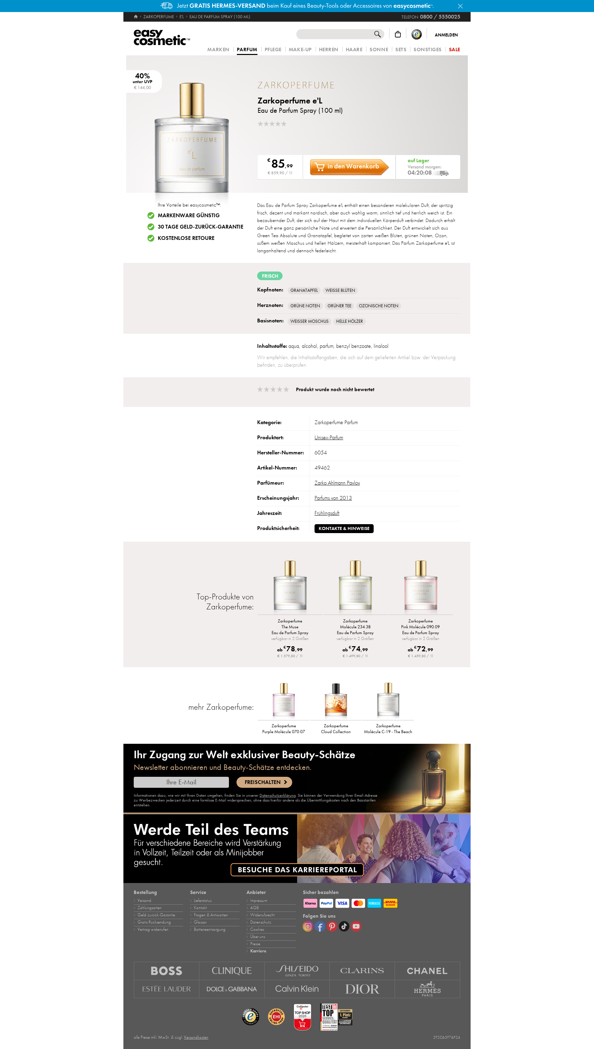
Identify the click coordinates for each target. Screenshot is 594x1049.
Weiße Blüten (340, 290)
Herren (329, 49)
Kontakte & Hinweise (344, 528)
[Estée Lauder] (166, 989)
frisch (270, 276)
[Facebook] (320, 926)
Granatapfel (304, 290)
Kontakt (200, 907)
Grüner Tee (339, 306)
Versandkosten (196, 1037)
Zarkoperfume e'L (289, 100)
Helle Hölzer (349, 321)
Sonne (379, 49)
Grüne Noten (305, 306)
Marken (218, 49)
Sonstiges (428, 49)
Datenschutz (260, 922)
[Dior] (362, 989)
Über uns (257, 936)
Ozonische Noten (378, 306)
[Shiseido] (297, 971)
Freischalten (262, 782)
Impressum (258, 900)
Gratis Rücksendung (154, 922)
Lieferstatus (202, 900)
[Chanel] (427, 971)
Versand (144, 900)
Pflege (273, 49)
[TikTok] (344, 926)
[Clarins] (362, 971)
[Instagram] (308, 926)
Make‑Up (300, 49)
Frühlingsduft (327, 513)
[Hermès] (427, 989)
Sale (454, 49)
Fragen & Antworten (211, 915)
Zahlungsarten (150, 907)
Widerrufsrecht (262, 915)
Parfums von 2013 (333, 498)
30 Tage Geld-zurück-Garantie (200, 226)
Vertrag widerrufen (153, 929)
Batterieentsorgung (210, 929)
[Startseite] (136, 17)
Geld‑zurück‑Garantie (156, 915)
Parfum (247, 50)
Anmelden (446, 35)
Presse (255, 944)
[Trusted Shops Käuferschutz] (416, 34)
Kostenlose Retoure (186, 238)
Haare (354, 49)
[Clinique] (232, 971)
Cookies (257, 929)
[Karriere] (297, 848)
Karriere (258, 951)
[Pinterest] (332, 926)
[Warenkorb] (398, 34)
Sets (400, 49)
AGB (254, 907)
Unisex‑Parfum (329, 437)
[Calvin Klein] (297, 989)
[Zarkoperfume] (298, 85)
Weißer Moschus (309, 321)
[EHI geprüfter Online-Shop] (276, 1017)
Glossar (200, 922)
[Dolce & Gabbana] (232, 989)
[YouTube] (356, 926)
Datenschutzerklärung (278, 795)
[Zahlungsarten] (381, 902)
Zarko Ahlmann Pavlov (337, 483)
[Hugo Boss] (166, 971)
